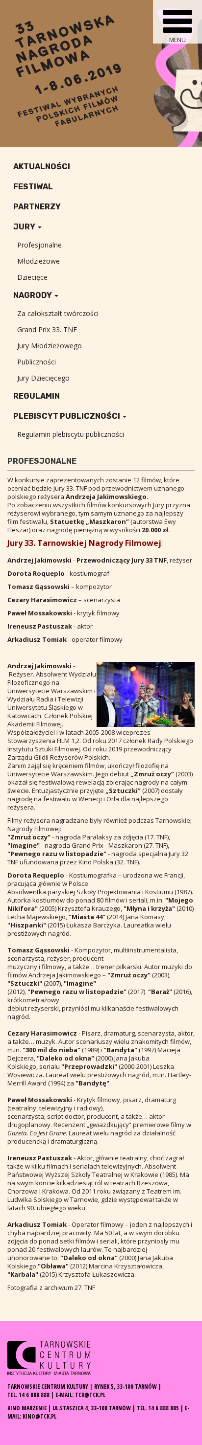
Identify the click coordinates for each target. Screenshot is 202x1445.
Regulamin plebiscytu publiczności (70, 434)
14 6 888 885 (163, 1408)
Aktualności (41, 166)
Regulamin (36, 396)
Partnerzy (37, 206)
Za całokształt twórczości (58, 313)
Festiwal (33, 186)
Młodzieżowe (38, 261)
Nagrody (33, 295)
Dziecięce (32, 277)
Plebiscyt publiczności (67, 416)
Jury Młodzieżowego (49, 345)
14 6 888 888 (34, 1395)
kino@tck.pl (39, 1416)
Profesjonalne (39, 244)
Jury (25, 226)
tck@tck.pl (90, 1395)
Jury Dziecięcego (43, 378)
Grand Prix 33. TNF (47, 329)
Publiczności (36, 361)
